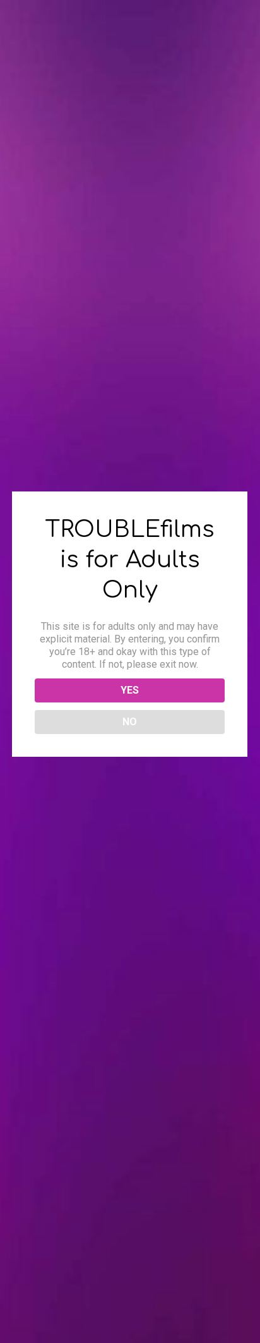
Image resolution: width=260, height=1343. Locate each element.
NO (129, 722)
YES (130, 690)
